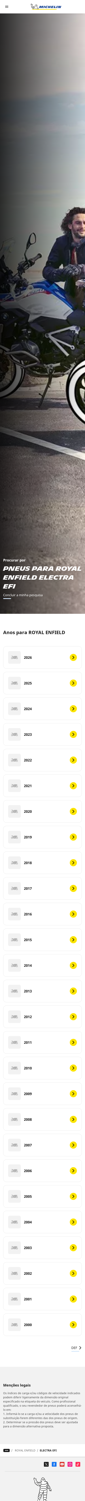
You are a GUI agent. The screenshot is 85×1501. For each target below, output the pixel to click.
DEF (74, 1348)
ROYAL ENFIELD (25, 1450)
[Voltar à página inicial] (46, 6)
